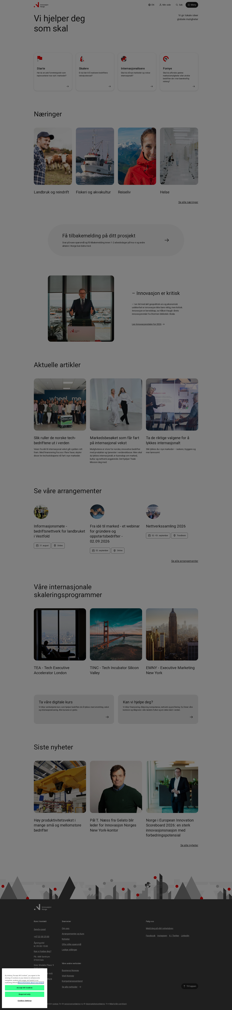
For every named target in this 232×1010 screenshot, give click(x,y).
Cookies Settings (25, 1001)
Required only (24, 994)
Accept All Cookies (25, 988)
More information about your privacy (31, 983)
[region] (24, 988)
